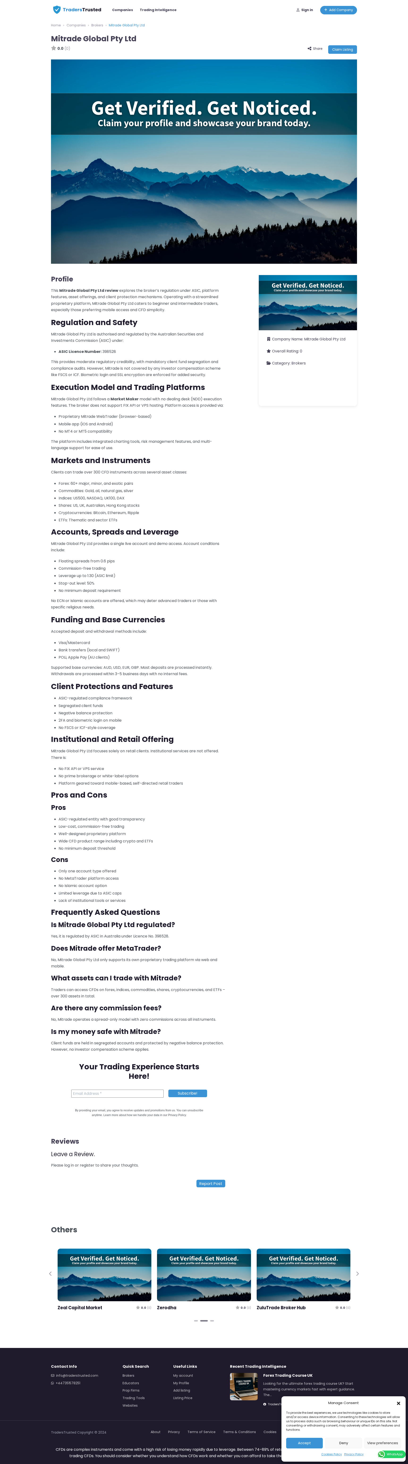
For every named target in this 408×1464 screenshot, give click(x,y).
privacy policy (212, 818)
